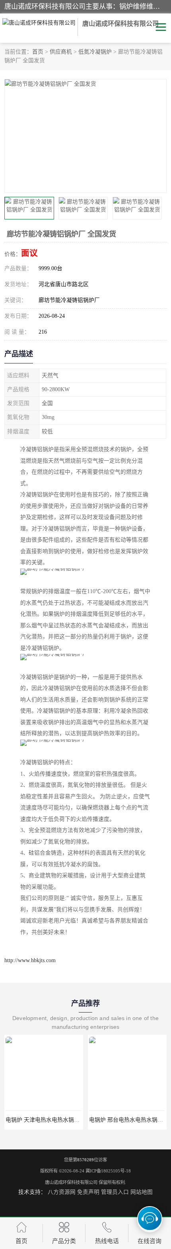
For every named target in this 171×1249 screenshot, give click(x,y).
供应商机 (61, 52)
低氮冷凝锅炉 (95, 52)
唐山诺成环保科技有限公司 (71, 1182)
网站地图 (141, 1192)
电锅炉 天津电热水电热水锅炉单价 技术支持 (60, 1120)
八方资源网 (62, 1192)
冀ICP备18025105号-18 (108, 1170)
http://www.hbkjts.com (30, 960)
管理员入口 (115, 1192)
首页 (37, 52)
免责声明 (88, 1192)
